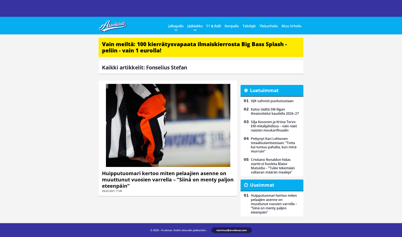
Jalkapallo (176, 26)
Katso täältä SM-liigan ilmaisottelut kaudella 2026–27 (275, 111)
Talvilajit (249, 26)
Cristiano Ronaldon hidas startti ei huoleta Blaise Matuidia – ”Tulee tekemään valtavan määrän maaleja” (273, 165)
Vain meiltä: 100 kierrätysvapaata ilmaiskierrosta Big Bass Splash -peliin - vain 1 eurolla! (194, 47)
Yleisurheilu (268, 26)
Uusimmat (262, 185)
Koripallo (232, 26)
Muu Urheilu (292, 26)
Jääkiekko (195, 26)
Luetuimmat (264, 90)
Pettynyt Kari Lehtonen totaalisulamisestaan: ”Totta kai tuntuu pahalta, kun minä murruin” (273, 145)
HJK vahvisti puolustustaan (272, 101)
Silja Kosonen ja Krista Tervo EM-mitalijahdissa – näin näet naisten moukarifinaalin (274, 126)
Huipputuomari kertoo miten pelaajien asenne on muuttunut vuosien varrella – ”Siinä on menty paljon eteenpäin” (168, 179)
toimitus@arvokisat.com (231, 230)
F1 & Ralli (213, 26)
